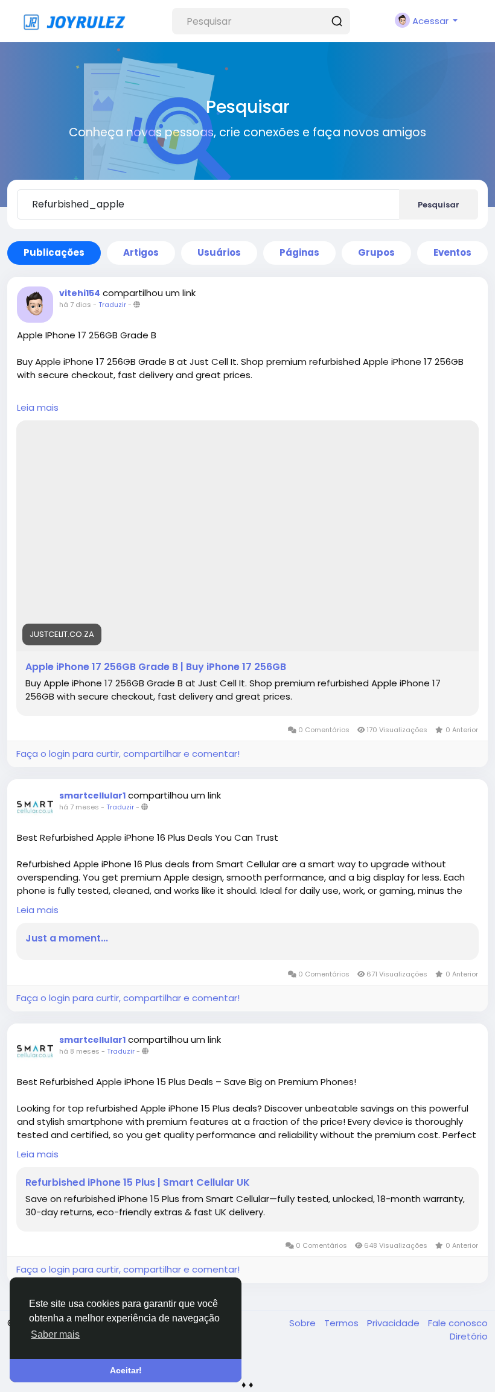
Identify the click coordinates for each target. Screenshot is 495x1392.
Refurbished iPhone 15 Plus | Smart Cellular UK (137, 1182)
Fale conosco (458, 1323)
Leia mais (38, 407)
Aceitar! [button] (126, 1370)
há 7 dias (75, 304)
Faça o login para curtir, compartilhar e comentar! (128, 753)
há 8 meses (79, 1051)
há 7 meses (79, 807)
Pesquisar (438, 204)
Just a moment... (66, 938)
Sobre (303, 1323)
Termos (342, 1323)
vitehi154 (79, 293)
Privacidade (394, 1323)
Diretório (469, 1336)
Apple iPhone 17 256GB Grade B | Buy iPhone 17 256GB (155, 667)
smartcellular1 (92, 795)
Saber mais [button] (55, 1334)
